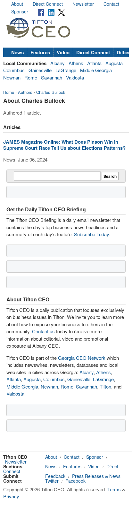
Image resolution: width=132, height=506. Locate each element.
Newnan (12, 77)
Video (63, 52)
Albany (57, 63)
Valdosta (75, 77)
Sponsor (19, 11)
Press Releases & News (96, 476)
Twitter (52, 481)
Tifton (105, 386)
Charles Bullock (50, 92)
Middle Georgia (96, 70)
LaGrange (65, 70)
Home (8, 92)
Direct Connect (48, 4)
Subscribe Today (91, 234)
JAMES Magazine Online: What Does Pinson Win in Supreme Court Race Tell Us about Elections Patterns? (64, 145)
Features (40, 52)
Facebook (75, 481)
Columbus (14, 70)
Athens (76, 63)
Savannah (51, 77)
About (17, 4)
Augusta (114, 63)
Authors (25, 92)
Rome (30, 77)
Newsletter (83, 4)
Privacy (11, 496)
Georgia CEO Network (81, 357)
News (17, 52)
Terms (114, 489)
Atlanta (94, 63)
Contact (111, 4)
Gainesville (40, 70)
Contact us (43, 331)
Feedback (55, 476)
